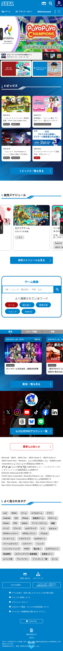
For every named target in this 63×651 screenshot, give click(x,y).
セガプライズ (30, 528)
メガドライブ (24, 539)
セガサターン (39, 539)
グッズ (6, 528)
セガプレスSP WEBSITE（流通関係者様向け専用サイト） (46, 585)
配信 (10, 332)
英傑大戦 (43, 305)
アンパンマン (22, 559)
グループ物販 (31, 332)
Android (6, 518)
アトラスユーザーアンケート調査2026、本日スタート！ (46, 153)
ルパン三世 (7, 559)
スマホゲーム (15, 157)
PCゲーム (6, 124)
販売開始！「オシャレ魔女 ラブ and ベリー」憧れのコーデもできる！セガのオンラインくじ (46, 119)
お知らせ (37, 157)
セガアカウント (52, 549)
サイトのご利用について (21, 597)
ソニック (40, 544)
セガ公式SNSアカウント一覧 (31, 431)
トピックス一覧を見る (31, 171)
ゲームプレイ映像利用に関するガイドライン (28, 611)
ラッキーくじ (8, 539)
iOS (16, 518)
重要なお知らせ (31, 446)
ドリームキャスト (10, 544)
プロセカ (44, 533)
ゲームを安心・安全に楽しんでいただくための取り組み (33, 593)
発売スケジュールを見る (31, 260)
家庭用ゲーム (15, 124)
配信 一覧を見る (31, 384)
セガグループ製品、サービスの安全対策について (30, 607)
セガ (5, 513)
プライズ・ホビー (25, 11)
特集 (52, 332)
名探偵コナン (47, 554)
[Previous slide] (1, 228)
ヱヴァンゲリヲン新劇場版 (26, 554)
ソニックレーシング (11, 549)
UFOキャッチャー (10, 533)
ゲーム (7, 11)
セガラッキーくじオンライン (42, 124)
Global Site (33, 621)
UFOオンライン (29, 533)
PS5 (15, 523)
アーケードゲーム (39, 523)
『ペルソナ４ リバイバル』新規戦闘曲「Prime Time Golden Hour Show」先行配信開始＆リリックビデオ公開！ (16, 119)
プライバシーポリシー (20, 602)
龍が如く (27, 305)
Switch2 (28, 311)
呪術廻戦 (7, 554)
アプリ (49, 513)
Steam (6, 523)
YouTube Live (10, 365)
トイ (42, 528)
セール (11, 305)
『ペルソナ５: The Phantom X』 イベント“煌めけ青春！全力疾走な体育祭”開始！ (16, 153)
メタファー (27, 544)
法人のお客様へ (16, 585)
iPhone (25, 518)
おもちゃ (52, 528)
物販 (53, 523)
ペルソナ (12, 311)
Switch (24, 523)
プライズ (17, 528)
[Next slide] (61, 228)
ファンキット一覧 (40, 559)
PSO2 (26, 549)
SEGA (14, 513)
